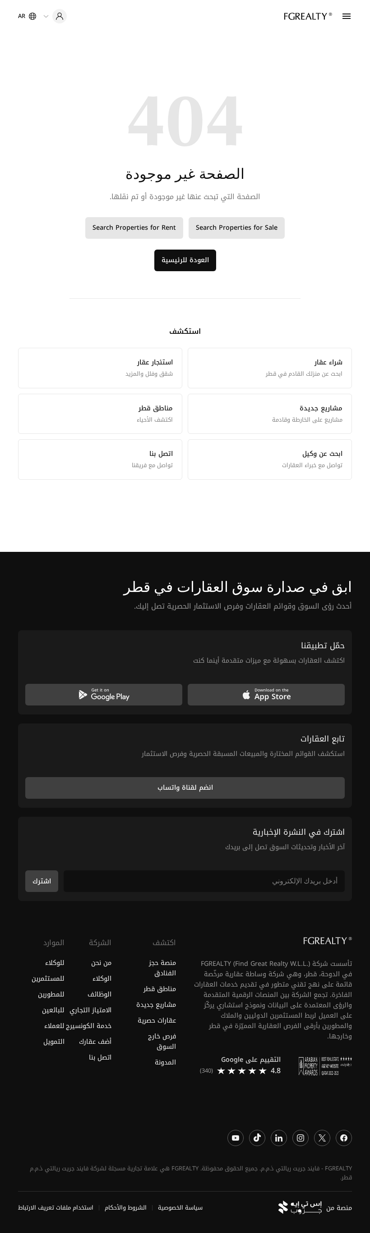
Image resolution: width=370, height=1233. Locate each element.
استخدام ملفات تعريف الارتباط (55, 1207)
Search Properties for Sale (237, 228)
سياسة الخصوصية (180, 1207)
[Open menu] (346, 16)
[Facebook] (344, 1137)
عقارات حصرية (157, 1020)
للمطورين (51, 994)
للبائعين (53, 1010)
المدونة (165, 1062)
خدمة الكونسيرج (88, 1026)
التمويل (54, 1042)
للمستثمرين (48, 979)
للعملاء (54, 1026)
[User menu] (55, 16)
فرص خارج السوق (162, 1041)
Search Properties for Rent (134, 228)
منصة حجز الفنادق (162, 967)
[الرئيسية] (308, 16)
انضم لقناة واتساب (185, 788)
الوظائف (99, 994)
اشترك (41, 881)
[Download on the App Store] (266, 694)
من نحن (101, 962)
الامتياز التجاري (90, 1010)
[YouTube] (235, 1137)
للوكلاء (55, 962)
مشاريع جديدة (156, 1005)
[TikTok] (257, 1137)
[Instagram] (300, 1137)
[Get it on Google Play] (103, 694)
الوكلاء (101, 979)
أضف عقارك (95, 1042)
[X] (322, 1137)
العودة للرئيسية (185, 260)
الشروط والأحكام (126, 1207)
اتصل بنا (100, 1057)
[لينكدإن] (279, 1137)
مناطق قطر (159, 989)
